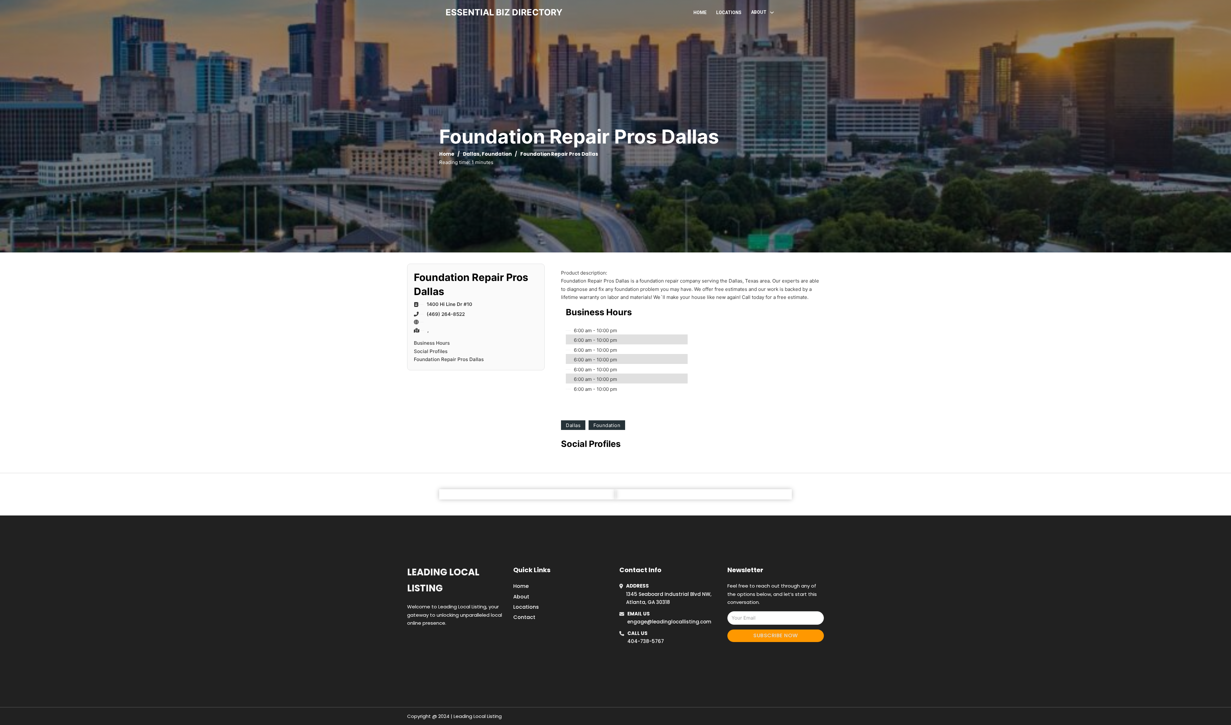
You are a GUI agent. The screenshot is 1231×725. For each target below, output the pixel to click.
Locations (728, 12)
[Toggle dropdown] (772, 12)
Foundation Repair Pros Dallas (449, 359)
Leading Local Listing (443, 580)
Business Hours (432, 343)
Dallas (471, 154)
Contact (524, 617)
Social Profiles (431, 351)
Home (700, 12)
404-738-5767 (645, 641)
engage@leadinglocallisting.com (669, 621)
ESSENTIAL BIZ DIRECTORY (504, 12)
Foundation (497, 154)
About (521, 596)
